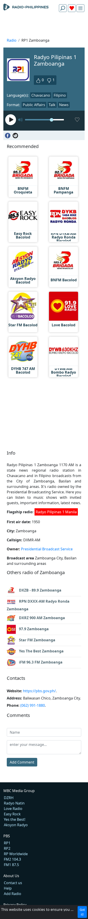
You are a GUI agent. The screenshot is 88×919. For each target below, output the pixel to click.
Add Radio (12, 893)
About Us (11, 875)
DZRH (9, 797)
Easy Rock (12, 814)
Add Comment (22, 762)
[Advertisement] (44, 26)
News (64, 104)
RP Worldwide (16, 853)
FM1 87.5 (11, 864)
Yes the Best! (14, 819)
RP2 (7, 848)
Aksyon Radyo (16, 824)
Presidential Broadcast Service (47, 549)
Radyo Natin (14, 803)
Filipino (60, 95)
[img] (80, 8)
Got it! (82, 912)
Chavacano (40, 95)
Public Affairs (34, 104)
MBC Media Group (19, 790)
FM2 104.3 (12, 859)
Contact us (13, 882)
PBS (6, 835)
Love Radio (13, 808)
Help (8, 888)
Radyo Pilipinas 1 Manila (56, 511)
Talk (52, 104)
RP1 (7, 842)
